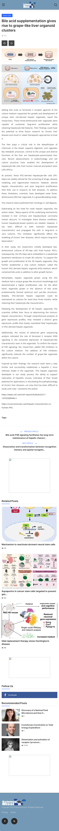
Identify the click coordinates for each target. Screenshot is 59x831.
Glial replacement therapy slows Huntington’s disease (25, 642)
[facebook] (5, 821)
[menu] (3, 5)
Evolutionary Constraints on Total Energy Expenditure (37, 726)
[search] (55, 5)
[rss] (14, 821)
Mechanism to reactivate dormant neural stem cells (28, 544)
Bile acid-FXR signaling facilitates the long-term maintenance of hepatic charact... (30, 436)
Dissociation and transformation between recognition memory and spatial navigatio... (29, 448)
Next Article (27, 443)
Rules (13, 812)
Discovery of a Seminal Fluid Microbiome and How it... (35, 711)
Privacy (5, 812)
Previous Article (31, 431)
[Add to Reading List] (11, 43)
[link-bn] (29, 475)
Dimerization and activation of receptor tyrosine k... (36, 740)
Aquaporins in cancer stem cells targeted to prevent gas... (29, 593)
